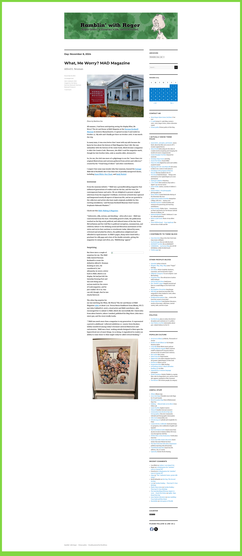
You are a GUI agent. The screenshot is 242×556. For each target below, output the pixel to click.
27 (163, 99)
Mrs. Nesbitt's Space (157, 283)
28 (167, 99)
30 (175, 99)
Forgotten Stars (155, 277)
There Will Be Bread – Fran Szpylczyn (162, 222)
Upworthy (154, 452)
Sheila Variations (156, 374)
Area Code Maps (155, 396)
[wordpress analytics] (163, 514)
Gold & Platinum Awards (158, 348)
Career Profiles (155, 408)
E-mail (153, 121)
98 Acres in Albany (156, 338)
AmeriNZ (153, 263)
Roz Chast (108, 174)
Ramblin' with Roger (70, 545)
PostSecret (154, 362)
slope (152, 475)
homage (138, 169)
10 (151, 93)
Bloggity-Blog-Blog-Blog (158, 265)
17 (151, 96)
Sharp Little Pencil (156, 301)
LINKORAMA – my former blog (160, 246)
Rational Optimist (156, 214)
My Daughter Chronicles (158, 289)
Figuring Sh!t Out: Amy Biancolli (160, 167)
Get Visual (154, 175)
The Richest (154, 380)
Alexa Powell (154, 149)
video (97, 305)
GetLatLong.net (155, 420)
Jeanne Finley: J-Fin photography (161, 190)
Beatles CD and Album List (159, 342)
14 (167, 93)
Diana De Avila (155, 163)
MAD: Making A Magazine (108, 211)
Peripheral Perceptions (158, 297)
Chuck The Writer (156, 161)
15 (171, 93)
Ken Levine (154, 354)
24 (151, 99)
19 (159, 96)
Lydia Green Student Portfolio (160, 198)
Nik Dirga (154, 291)
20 (163, 96)
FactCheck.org (155, 319)
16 (175, 93)
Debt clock (154, 418)
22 (171, 96)
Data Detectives (155, 238)
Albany (153, 394)
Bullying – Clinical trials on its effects (162, 404)
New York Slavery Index (158, 430)
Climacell (153, 410)
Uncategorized (68, 78)
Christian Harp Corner (157, 159)
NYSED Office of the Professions (160, 436)
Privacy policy (155, 127)
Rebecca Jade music (157, 218)
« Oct (155, 103)
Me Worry (74, 83)
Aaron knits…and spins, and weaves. (162, 143)
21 (167, 96)
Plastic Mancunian (156, 487)
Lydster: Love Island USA (166, 465)
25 (155, 99)
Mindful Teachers (156, 202)
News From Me (155, 356)
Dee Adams (154, 269)
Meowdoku (154, 501)
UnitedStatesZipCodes (157, 448)
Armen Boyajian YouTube (158, 155)
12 (159, 93)
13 (163, 93)
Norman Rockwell (69, 85)
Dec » (172, 103)
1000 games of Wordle (166, 501)
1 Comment (67, 89)
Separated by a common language (161, 370)
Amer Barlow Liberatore (158, 497)
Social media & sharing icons (110, 555)
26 (159, 99)
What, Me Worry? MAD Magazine (97, 63)
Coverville (154, 346)
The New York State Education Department (163, 444)
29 (171, 99)
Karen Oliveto (155, 194)
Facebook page (155, 242)
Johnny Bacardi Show (157, 281)
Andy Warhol (121, 174)
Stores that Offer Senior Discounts (161, 440)
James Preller (155, 186)
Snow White (99, 174)
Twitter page (154, 250)
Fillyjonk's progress (157, 273)
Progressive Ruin (156, 364)
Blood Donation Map (157, 400)
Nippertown (154, 358)
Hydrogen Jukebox (156, 181)
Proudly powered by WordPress (97, 545)
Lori (152, 483)
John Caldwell (68, 81)
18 (155, 96)
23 (175, 96)
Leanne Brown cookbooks (159, 424)
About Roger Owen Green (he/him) (161, 117)
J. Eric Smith (154, 183)
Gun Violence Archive (157, 323)
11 (155, 93)
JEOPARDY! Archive (156, 244)
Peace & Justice (155, 208)
